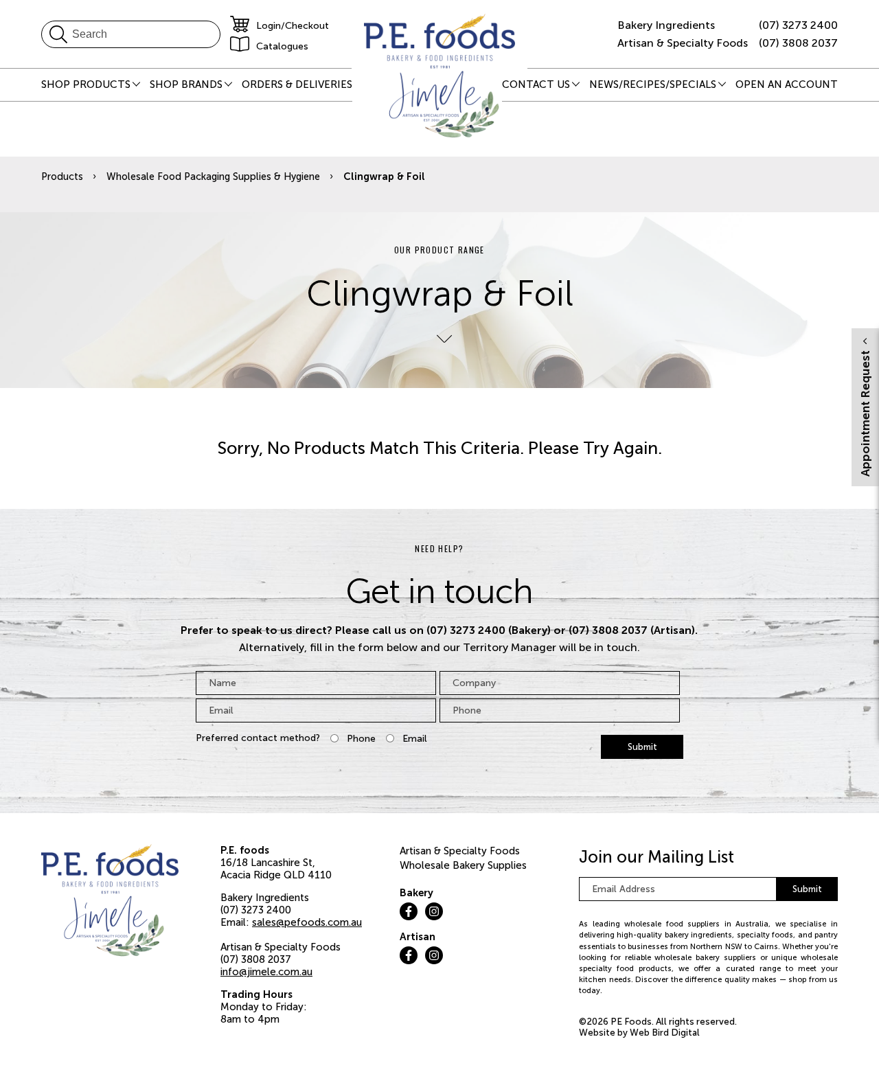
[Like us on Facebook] (409, 911)
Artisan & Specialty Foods (460, 851)
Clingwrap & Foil (384, 176)
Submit (642, 747)
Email (414, 738)
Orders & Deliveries (297, 84)
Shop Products (85, 84)
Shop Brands (186, 84)
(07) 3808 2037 (798, 42)
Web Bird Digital (665, 1032)
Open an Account (786, 84)
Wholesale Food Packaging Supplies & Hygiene (213, 176)
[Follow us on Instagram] (434, 911)
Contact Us (536, 84)
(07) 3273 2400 (798, 25)
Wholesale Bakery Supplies (463, 865)
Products (62, 176)
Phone (361, 738)
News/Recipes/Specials (652, 84)
